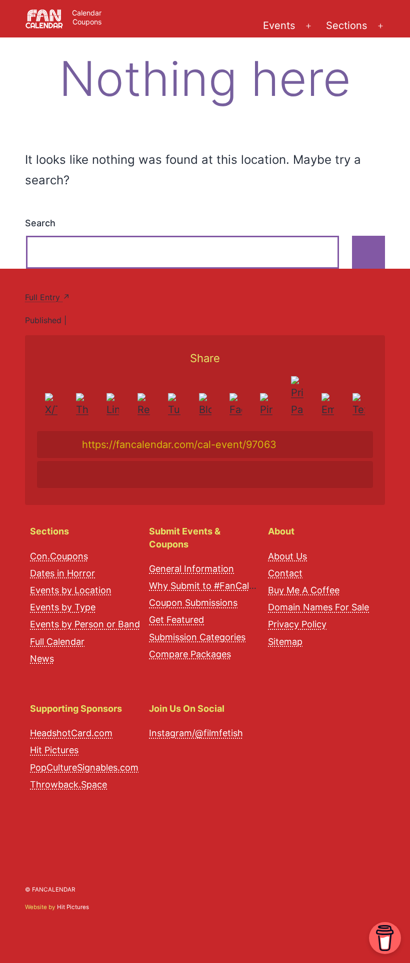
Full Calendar (57, 641)
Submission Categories (197, 637)
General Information (191, 568)
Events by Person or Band (85, 624)
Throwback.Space (68, 784)
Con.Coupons (59, 556)
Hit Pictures (54, 750)
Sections (346, 25)
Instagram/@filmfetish (196, 733)
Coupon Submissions (193, 602)
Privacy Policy (297, 624)
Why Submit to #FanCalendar (211, 585)
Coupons (87, 21)
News (42, 658)
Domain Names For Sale (318, 607)
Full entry (43, 297)
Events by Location (71, 590)
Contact (285, 573)
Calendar (87, 12)
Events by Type (63, 607)
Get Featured (176, 619)
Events (279, 25)
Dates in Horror (62, 573)
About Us (287, 556)
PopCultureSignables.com (84, 767)
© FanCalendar (50, 889)
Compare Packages (190, 654)
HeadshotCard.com (71, 733)
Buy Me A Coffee (304, 590)
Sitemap (285, 641)
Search (40, 223)
